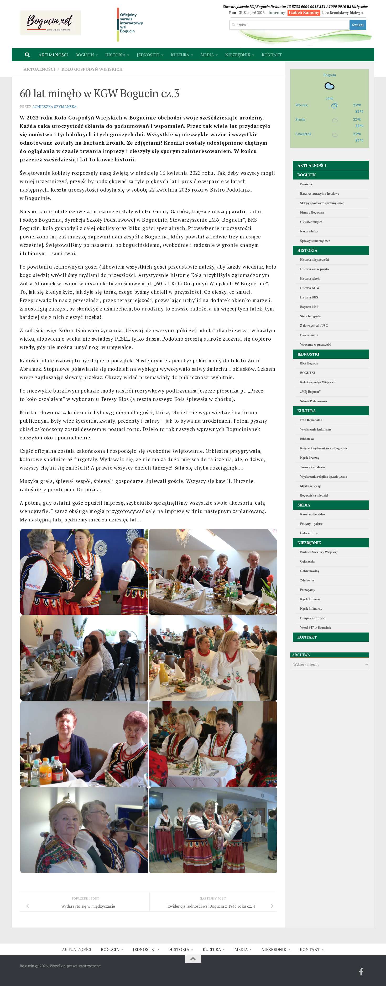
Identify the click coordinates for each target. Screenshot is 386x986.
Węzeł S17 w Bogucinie (315, 627)
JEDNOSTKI (148, 55)
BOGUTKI (307, 373)
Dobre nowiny (309, 571)
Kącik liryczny (309, 458)
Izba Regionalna (311, 420)
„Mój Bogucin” (310, 392)
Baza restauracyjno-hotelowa (319, 193)
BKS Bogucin (309, 363)
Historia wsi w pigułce (315, 269)
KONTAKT (272, 55)
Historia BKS (309, 297)
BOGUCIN (84, 55)
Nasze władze (309, 231)
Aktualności (39, 69)
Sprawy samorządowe (315, 241)
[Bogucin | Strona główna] (50, 22)
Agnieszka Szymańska (54, 106)
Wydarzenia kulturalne (315, 429)
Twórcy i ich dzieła (312, 467)
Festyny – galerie (311, 524)
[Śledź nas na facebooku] (361, 972)
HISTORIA (115, 55)
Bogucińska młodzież (314, 495)
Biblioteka (307, 439)
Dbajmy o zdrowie (312, 618)
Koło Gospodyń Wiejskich (92, 69)
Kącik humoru (310, 599)
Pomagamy (307, 590)
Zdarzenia (307, 580)
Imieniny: (293, 12)
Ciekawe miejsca (311, 222)
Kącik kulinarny (311, 609)
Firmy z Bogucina (312, 212)
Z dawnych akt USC (314, 326)
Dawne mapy (309, 335)
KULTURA (180, 55)
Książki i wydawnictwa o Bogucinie (323, 448)
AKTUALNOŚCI (53, 55)
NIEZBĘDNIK (238, 55)
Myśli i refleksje (310, 486)
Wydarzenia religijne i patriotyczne (323, 476)
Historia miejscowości (314, 260)
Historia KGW (310, 288)
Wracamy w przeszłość (315, 344)
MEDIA (207, 55)
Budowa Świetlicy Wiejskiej (318, 552)
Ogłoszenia (307, 561)
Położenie (306, 184)
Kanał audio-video (312, 514)
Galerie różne (309, 533)
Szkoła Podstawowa (313, 401)
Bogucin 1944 (309, 307)
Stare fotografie (310, 316)
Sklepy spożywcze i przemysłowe (322, 203)
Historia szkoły (310, 278)
